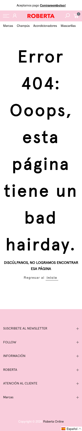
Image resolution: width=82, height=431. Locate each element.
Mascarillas (68, 25)
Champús (23, 25)
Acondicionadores (45, 25)
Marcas (8, 25)
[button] (71, 429)
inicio (52, 277)
